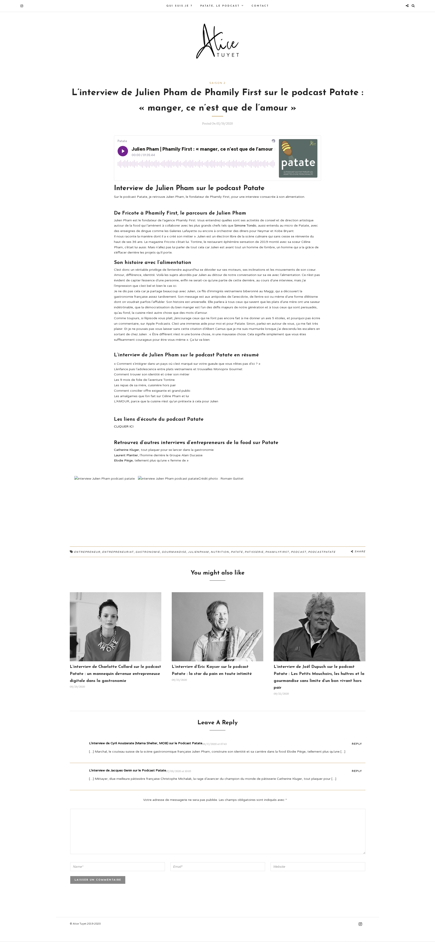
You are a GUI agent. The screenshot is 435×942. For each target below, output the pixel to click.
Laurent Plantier (126, 455)
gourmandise (174, 552)
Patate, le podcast (220, 6)
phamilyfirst (277, 552)
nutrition (220, 552)
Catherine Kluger (126, 450)
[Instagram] (21, 6)
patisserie (254, 552)
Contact (260, 6)
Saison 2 (217, 83)
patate (237, 552)
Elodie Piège (123, 460)
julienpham (198, 552)
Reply (357, 743)
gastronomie (147, 552)
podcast (298, 552)
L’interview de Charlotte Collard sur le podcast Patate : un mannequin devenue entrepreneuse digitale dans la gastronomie (115, 674)
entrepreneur (87, 552)
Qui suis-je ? (179, 6)
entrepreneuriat (118, 552)
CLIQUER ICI (123, 426)
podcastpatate (322, 552)
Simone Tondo (245, 225)
